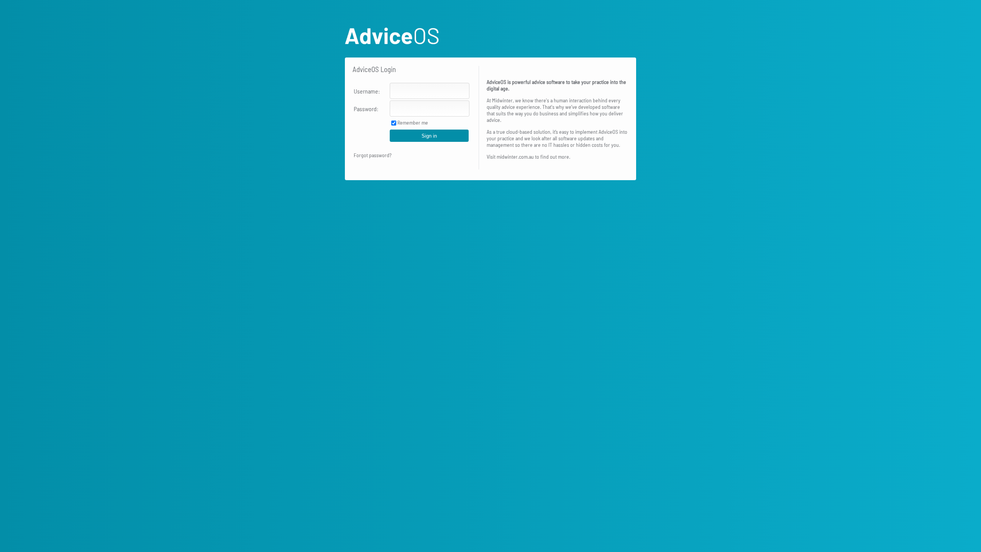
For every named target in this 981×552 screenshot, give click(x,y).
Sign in (429, 136)
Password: (366, 108)
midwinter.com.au (515, 156)
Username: (367, 91)
